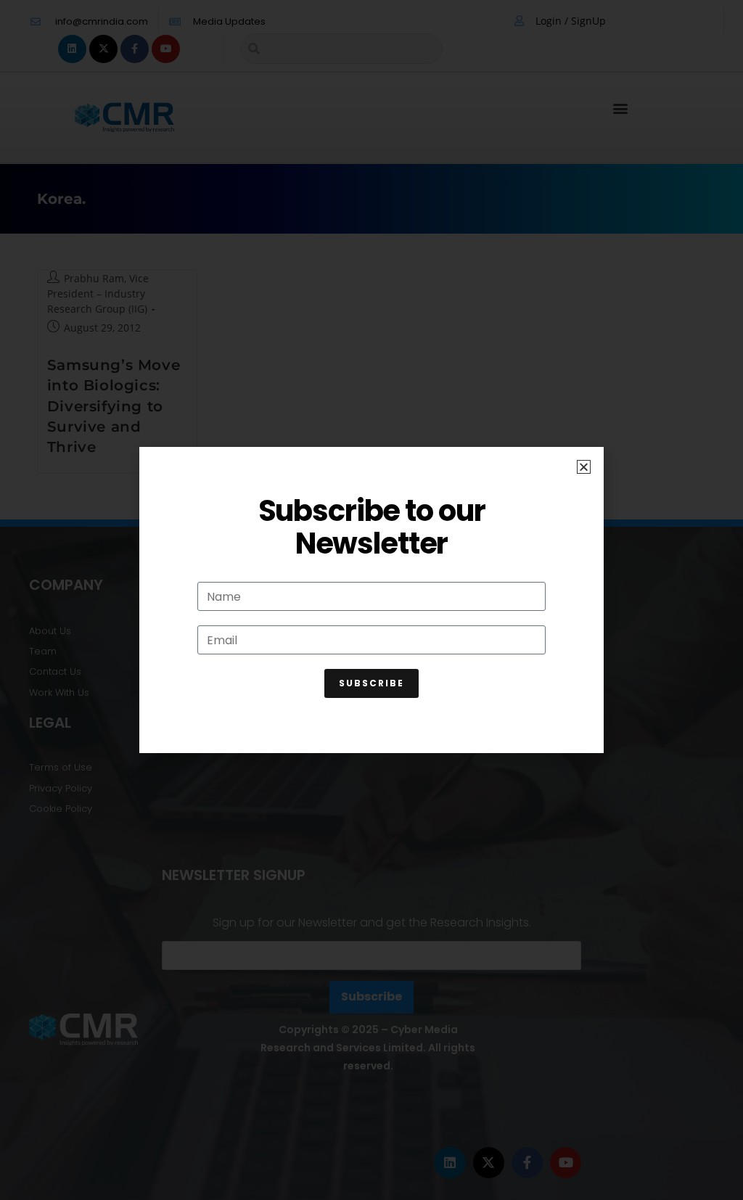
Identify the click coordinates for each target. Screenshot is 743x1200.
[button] (583, 466)
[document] (371, 600)
